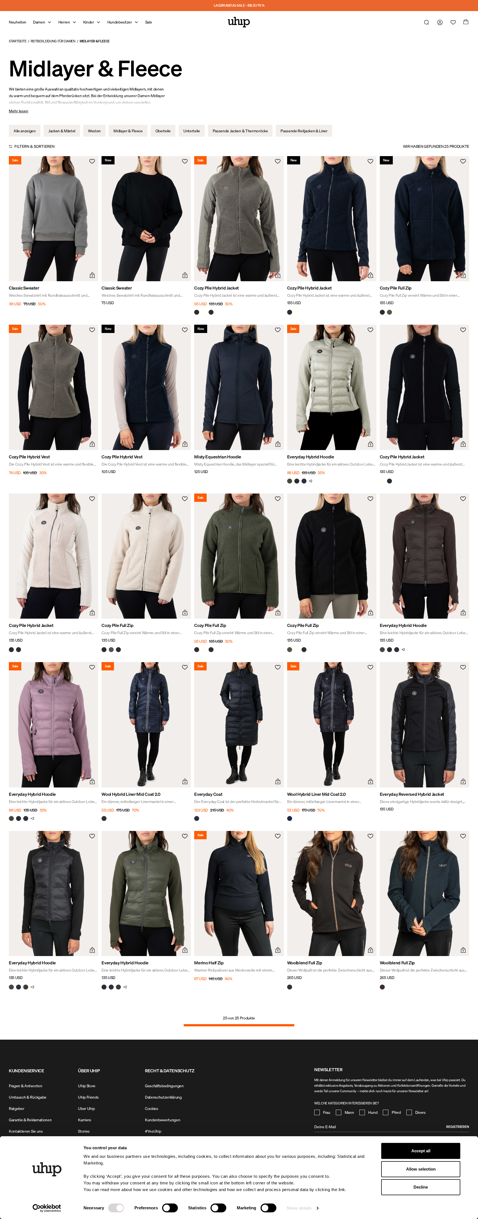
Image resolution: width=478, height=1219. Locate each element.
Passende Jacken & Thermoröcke (240, 130)
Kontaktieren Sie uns (26, 1131)
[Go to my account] (439, 22)
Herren (64, 22)
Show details (299, 1208)
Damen (39, 22)
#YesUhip (153, 1131)
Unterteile (191, 130)
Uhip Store (86, 1085)
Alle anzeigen (25, 130)
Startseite (18, 41)
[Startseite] (239, 22)
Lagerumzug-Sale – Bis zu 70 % (239, 5)
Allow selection (421, 1169)
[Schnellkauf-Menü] (91, 274)
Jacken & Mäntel (61, 130)
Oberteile (163, 130)
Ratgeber (16, 1108)
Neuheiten (17, 22)
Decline (421, 1187)
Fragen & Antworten (25, 1085)
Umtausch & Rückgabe (27, 1097)
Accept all (420, 1150)
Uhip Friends (88, 1097)
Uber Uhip (86, 1108)
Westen (94, 130)
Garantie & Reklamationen (30, 1119)
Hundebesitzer (119, 22)
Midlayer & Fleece (95, 41)
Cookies (151, 1108)
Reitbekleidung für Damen (53, 41)
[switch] (170, 1207)
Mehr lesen (18, 110)
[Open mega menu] (49, 22)
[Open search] (425, 22)
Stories (84, 1131)
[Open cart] (465, 22)
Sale (148, 22)
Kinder (88, 22)
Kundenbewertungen (162, 1119)
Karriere (84, 1119)
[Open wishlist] (452, 22)
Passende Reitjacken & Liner (303, 130)
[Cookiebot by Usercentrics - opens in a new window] (47, 1208)
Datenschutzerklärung (163, 1097)
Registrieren (457, 1127)
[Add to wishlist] (91, 163)
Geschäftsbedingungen (164, 1085)
